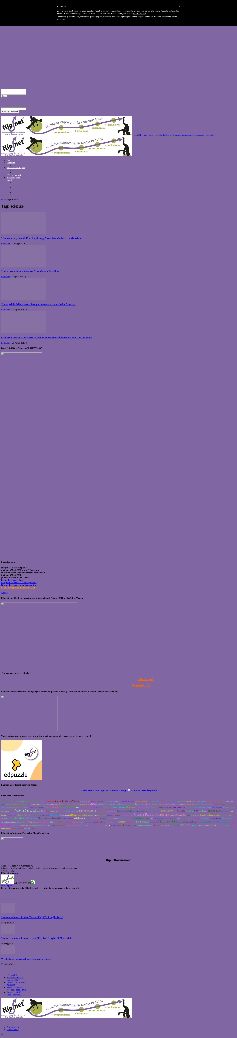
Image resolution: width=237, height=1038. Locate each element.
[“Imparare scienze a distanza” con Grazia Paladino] (23, 266)
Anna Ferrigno (141, 821)
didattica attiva (129, 825)
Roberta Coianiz (227, 818)
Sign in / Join (12, 80)
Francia (123, 815)
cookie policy (139, 14)
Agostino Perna (225, 815)
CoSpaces (173, 825)
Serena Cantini (197, 804)
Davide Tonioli (35, 815)
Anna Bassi (62, 811)
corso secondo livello (207, 804)
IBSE (29, 804)
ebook (120, 801)
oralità (109, 815)
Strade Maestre (5, 811)
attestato (12, 811)
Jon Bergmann (165, 825)
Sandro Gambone (178, 807)
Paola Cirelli (93, 804)
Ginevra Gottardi (70, 811)
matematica (144, 811)
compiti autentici (65, 815)
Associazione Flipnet (16, 167)
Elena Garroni (190, 801)
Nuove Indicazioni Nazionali (8, 822)
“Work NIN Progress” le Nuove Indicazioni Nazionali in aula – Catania (43, 195)
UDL (175, 818)
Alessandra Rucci (181, 801)
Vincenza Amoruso (45, 815)
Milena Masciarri (82, 804)
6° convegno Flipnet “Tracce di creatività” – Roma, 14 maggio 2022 (41, 187)
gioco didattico (225, 811)
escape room (156, 801)
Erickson (84, 825)
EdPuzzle (103, 818)
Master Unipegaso (6, 807)
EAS (183, 818)
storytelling (19, 818)
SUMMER (214, 825)
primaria (34, 822)
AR (229, 822)
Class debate (55, 815)
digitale (215, 804)
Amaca (121, 821)
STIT (77, 811)
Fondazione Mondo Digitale (126, 811)
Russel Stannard (88, 822)
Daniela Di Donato (147, 807)
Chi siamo (11, 162)
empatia (26, 807)
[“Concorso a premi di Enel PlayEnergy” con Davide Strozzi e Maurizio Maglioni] (23, 233)
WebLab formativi (14, 175)
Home (9, 160)
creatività (27, 822)
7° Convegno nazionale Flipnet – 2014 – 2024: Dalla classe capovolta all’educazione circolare (52, 190)
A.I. (232, 825)
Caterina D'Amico (22, 804)
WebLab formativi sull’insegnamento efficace (26, 958)
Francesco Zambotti (44, 804)
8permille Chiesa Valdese (67, 801)
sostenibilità (188, 807)
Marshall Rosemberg (96, 807)
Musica (159, 811)
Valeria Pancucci (25, 810)
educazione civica (107, 807)
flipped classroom (87, 810)
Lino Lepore (91, 815)
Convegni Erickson (111, 811)
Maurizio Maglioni (171, 821)
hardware (162, 807)
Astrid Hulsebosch (120, 807)
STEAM (107, 825)
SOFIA (149, 801)
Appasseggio (205, 818)
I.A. (137, 811)
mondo (115, 822)
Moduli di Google (228, 807)
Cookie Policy (13, 1029)
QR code (81, 822)
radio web (52, 825)
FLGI (96, 815)
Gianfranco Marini (11, 815)
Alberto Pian (181, 811)
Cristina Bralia (153, 822)
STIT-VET (184, 825)
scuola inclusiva (189, 818)
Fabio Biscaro (128, 801)
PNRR (196, 811)
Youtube (19, 822)
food (199, 811)
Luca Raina (152, 811)
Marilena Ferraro (44, 825)
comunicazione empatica (97, 825)
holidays (20, 801)
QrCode (198, 801)
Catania (3, 804)
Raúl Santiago (166, 804)
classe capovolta (11, 804)
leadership (27, 828)
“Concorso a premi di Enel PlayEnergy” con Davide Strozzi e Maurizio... (42, 238)
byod (112, 815)
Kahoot (202, 825)
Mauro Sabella (109, 822)
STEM (41, 807)
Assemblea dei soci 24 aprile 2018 (215, 801)
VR (152, 818)
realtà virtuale (41, 811)
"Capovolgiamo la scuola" (49, 818)
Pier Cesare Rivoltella (215, 818)
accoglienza (101, 811)
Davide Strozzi (169, 818)
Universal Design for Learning (32, 801)
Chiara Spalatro (67, 807)
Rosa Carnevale (168, 810)
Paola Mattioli (16, 825)
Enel (178, 825)
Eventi (9, 180)
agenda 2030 (214, 810)
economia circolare (33, 807)
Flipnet (194, 824)
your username (32, 90)
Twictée (88, 818)
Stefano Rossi (35, 804)
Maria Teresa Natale (67, 804)
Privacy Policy (7, 101)
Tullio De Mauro (31, 818)
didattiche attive (50, 801)
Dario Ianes (101, 822)
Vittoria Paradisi (23, 815)
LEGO (107, 801)
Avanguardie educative (17, 807)
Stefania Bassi (157, 825)
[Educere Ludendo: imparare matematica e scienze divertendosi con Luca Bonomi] (23, 332)
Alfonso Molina (172, 801)
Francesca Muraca (9, 801)
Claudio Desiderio (187, 804)
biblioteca (110, 818)
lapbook (169, 807)
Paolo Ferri (75, 822)
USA (198, 822)
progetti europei (113, 801)
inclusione (129, 804)
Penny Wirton (129, 822)
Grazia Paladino (146, 814)
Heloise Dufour (129, 815)
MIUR (32, 828)
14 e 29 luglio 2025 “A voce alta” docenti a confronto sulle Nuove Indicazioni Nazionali (50, 192)
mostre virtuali (54, 811)
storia (5, 818)
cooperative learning (85, 807)
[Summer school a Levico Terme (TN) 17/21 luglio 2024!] (8, 912)
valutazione (79, 818)
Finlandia (203, 801)
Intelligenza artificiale (202, 807)
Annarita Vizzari (148, 825)
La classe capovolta (17, 828)
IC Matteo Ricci (51, 807)
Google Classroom (159, 818)
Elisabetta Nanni (191, 822)
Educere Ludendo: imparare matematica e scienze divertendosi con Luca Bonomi (46, 337)
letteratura (117, 815)
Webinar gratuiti (13, 177)
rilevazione (11, 818)
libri (219, 804)
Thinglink (121, 818)
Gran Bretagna (114, 825)
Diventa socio (18, 170)
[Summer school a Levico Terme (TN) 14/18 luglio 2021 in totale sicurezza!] (8, 933)
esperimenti (101, 801)
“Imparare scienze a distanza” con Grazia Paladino (30, 271)
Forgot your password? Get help (15, 99)
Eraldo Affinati (24, 825)
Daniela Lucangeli (6, 828)
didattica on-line (230, 804)
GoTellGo (140, 825)
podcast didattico (95, 818)
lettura (95, 822)
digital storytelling (142, 804)
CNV (188, 815)
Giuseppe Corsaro (33, 825)
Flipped (197, 818)
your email (31, 109)
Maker (42, 801)
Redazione (5, 243)
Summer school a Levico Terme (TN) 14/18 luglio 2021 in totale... (37, 938)
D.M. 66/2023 (65, 818)
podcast (223, 804)
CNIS (51, 822)
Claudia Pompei (54, 804)
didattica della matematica (210, 815)
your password (32, 93)
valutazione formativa (208, 822)
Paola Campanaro (224, 825)
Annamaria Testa (195, 815)
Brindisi (115, 818)
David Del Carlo (79, 815)
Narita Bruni (190, 811)
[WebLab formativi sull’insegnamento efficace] (8, 953)
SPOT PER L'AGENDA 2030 (172, 815)
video (119, 825)
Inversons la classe (85, 801)
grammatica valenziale (73, 825)
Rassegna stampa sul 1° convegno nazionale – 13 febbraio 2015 (39, 182)
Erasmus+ (131, 807)
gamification (175, 804)
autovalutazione (217, 807)
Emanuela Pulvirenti (156, 804)
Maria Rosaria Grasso (141, 818)
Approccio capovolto (21, 165)
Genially (204, 811)
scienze (207, 825)
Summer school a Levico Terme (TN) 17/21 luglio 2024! (32, 917)
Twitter (179, 818)
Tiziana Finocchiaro (61, 825)
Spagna (48, 811)
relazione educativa (43, 822)
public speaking (102, 815)
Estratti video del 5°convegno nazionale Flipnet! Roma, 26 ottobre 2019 (43, 185)
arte (77, 807)
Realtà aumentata (222, 822)
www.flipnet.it (7, 886)
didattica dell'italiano (65, 822)
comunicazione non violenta (111, 804)
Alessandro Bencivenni (140, 801)
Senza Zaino (94, 801)
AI (199, 825)
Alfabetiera (128, 818)
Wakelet (71, 818)
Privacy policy (13, 1027)
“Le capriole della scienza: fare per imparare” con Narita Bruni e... (38, 304)
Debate (164, 801)
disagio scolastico (229, 801)
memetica (55, 822)
